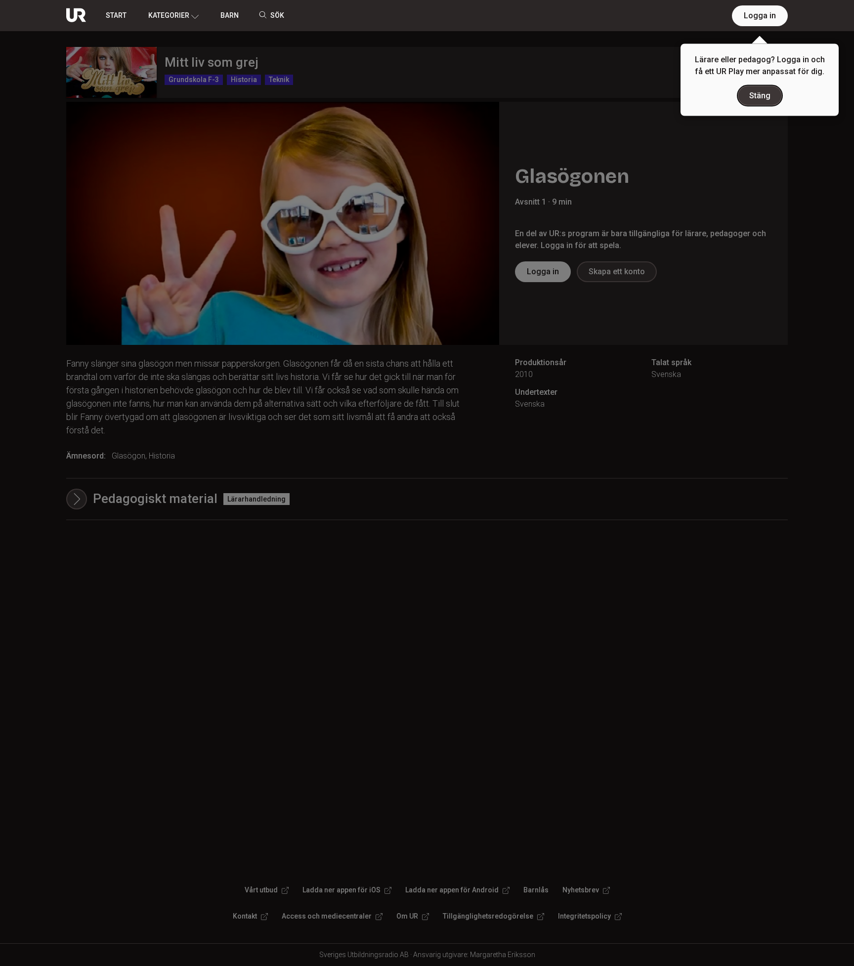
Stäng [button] (759, 95)
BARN (229, 15)
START (116, 15)
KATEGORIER (168, 15)
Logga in (760, 15)
